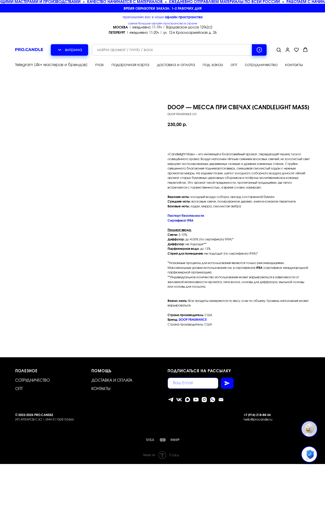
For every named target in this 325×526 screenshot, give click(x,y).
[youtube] (196, 399)
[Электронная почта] (221, 399)
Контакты (100, 389)
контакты (294, 65)
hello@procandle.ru (258, 419)
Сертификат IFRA (180, 220)
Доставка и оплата (111, 380)
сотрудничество (261, 65)
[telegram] (171, 399)
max (99, 65)
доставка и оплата (176, 65)
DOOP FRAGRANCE (193, 319)
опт (234, 65)
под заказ (213, 65)
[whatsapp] (212, 399)
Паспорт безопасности (186, 215)
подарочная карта (130, 65)
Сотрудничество (32, 380)
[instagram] (204, 399)
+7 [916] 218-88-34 (257, 414)
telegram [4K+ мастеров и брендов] (51, 65)
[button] (278, 49)
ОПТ (19, 389)
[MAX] (187, 399)
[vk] (179, 399)
